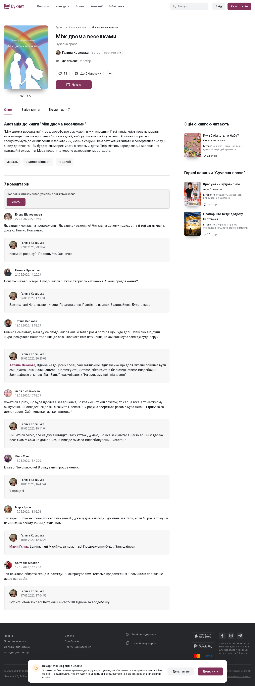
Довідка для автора (17, 652)
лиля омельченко (27, 391)
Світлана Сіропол (27, 563)
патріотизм (229, 227)
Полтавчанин (211, 219)
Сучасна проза (77, 27)
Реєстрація (239, 6)
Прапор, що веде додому (223, 214)
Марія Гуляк (23, 507)
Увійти (16, 202)
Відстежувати (112, 52)
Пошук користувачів (78, 646)
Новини (9, 635)
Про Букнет (72, 641)
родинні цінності (38, 162)
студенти (221, 194)
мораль (12, 162)
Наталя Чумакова (27, 270)
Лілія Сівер (22, 456)
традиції (64, 162)
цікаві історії (223, 146)
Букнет (59, 27)
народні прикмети (225, 149)
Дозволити (210, 671)
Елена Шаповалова (28, 214)
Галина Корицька (75, 52)
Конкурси (62, 6)
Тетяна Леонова (26, 321)
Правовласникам (15, 641)
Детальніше (181, 671)
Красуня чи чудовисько (221, 184)
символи (242, 227)
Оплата (69, 635)
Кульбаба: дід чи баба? (221, 135)
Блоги (80, 6)
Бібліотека (116, 6)
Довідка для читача (17, 646)
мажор (232, 194)
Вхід (219, 6)
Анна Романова (213, 189)
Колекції (96, 6)
